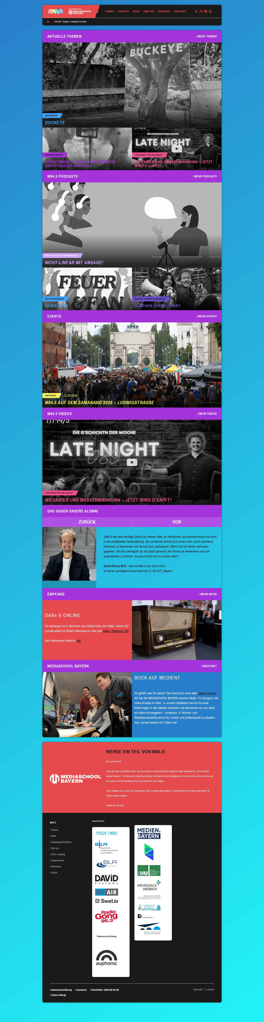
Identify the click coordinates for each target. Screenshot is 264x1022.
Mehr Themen (207, 36)
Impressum (81, 990)
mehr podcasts (205, 176)
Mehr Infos (208, 594)
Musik (136, 11)
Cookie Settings (58, 995)
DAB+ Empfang (58, 854)
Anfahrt (54, 872)
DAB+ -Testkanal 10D (116, 631)
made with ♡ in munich (203, 989)
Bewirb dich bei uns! (115, 805)
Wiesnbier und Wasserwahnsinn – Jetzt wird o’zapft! (173, 164)
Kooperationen (57, 860)
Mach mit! (210, 666)
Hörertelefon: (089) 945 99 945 (105, 990)
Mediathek (180, 11)
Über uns (149, 11)
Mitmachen (164, 11)
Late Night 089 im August (148, 155)
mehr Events (207, 316)
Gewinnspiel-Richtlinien (61, 842)
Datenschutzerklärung (61, 990)
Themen (110, 11)
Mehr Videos (208, 413)
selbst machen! (207, 693)
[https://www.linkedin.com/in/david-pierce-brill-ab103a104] (69, 554)
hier (78, 640)
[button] (87, 522)
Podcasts (123, 11)
